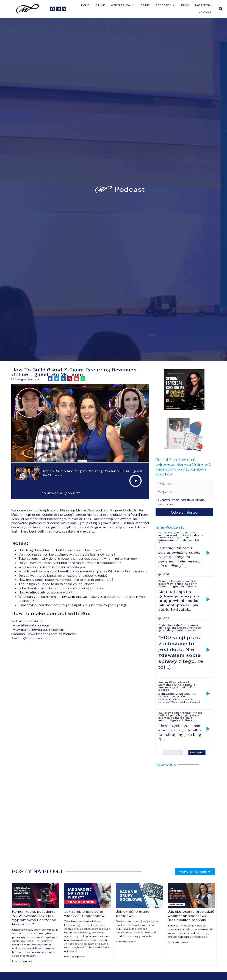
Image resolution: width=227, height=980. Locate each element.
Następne (197, 752)
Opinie (145, 5)
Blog (185, 5)
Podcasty (163, 5)
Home (85, 5)
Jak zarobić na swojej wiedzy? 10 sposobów (84, 913)
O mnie (100, 5)
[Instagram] (58, 9)
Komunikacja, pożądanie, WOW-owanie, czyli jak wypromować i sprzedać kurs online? (34, 917)
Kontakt (205, 12)
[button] (220, 9)
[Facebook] (52, 9)
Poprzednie (173, 752)
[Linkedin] (64, 9)
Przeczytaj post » (22, 961)
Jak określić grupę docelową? (133, 913)
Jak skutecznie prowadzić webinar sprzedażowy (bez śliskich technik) (191, 915)
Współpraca (120, 5)
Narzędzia (203, 5)
